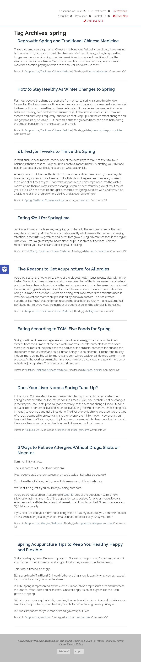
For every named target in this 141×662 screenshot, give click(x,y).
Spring (28, 200)
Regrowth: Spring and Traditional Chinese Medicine (68, 40)
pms (86, 429)
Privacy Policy (75, 644)
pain (81, 429)
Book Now (122, 16)
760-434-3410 (94, 20)
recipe (94, 251)
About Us (63, 16)
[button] (4, 269)
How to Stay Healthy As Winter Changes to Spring (66, 89)
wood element (101, 71)
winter (118, 130)
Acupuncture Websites (31, 640)
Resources (81, 16)
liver (82, 200)
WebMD (68, 494)
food (90, 369)
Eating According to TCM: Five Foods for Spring (64, 328)
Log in (78, 651)
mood (74, 429)
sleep (106, 130)
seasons (97, 130)
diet (89, 130)
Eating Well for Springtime (44, 217)
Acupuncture (32, 71)
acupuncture (84, 523)
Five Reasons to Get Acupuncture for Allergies (63, 269)
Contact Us (100, 16)
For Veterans (120, 10)
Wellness (56, 523)
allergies (92, 311)
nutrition (98, 369)
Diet (27, 251)
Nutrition (29, 369)
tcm (89, 71)
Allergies (45, 523)
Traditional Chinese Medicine (56, 71)
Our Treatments (97, 10)
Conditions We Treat (70, 10)
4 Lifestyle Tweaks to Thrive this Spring (56, 151)
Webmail (64, 651)
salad (101, 251)
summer (107, 523)
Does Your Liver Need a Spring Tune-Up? (58, 387)
